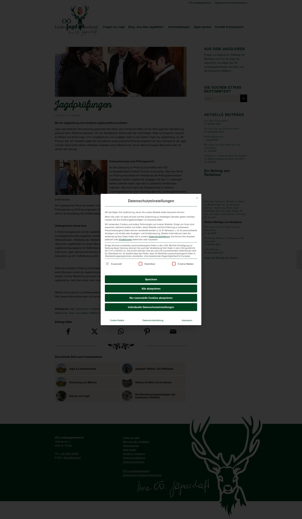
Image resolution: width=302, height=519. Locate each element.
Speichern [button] (151, 279)
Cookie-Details (117, 320)
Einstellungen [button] (125, 239)
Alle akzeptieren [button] (151, 288)
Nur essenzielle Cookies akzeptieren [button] (151, 297)
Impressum (187, 320)
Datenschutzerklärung (159, 236)
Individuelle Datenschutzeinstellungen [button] (151, 307)
